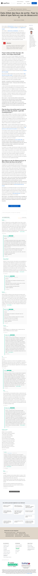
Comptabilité (27, 1)
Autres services (19, 3)
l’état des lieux (10, 26)
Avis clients (17, 551)
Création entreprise (6, 546)
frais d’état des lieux (16, 193)
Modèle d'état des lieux (34, 3)
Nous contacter (18, 550)
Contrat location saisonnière (10, 534)
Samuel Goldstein (31, 29)
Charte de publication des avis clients (31, 549)
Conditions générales (30, 546)
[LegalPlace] (5, 3)
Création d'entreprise (20, 1)
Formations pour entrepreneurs (5, 555)
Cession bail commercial (26, 536)
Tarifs (24, 3)
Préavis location (26, 534)
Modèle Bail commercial (22, 533)
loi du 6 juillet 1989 (18, 139)
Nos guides (28, 3)
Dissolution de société (6, 553)
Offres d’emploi (18, 548)
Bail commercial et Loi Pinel (10, 536)
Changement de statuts (6, 550)
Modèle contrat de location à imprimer (10, 532)
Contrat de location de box (19, 534)
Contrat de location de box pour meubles (12, 533)
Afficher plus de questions (14, 491)
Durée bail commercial (18, 536)
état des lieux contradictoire (13, 30)
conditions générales (29, 573)
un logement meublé (14, 27)
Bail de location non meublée (21, 532)
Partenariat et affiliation (19, 546)
